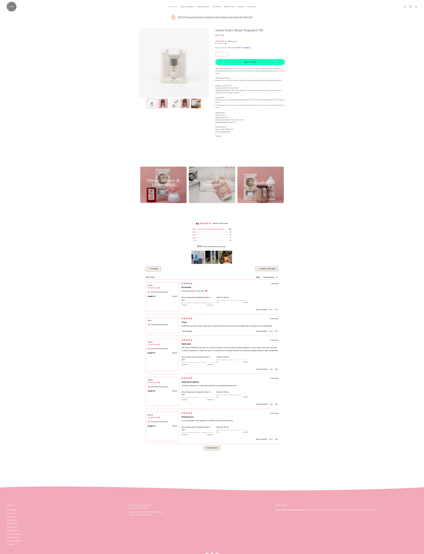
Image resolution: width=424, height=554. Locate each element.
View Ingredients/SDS (222, 131)
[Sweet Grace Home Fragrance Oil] (152, 103)
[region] (212, 257)
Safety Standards (13, 531)
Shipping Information (15, 534)
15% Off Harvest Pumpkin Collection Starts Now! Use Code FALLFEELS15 (215, 17)
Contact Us (11, 513)
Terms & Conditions (14, 541)
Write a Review (269, 269)
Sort (258, 277)
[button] (404, 6)
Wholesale (10, 544)
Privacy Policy (12, 520)
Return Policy (12, 527)
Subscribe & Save (13, 537)
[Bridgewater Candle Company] (12, 7)
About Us (10, 505)
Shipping (218, 136)
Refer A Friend (12, 524)
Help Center (11, 517)
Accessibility (11, 510)
